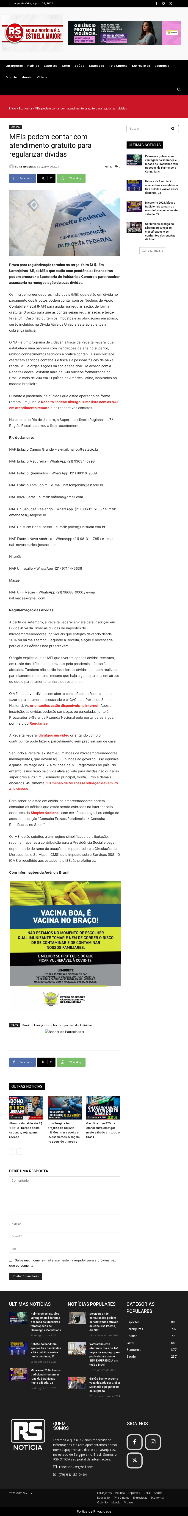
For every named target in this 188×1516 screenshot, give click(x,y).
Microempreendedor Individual (72, 1025)
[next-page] (19, 1151)
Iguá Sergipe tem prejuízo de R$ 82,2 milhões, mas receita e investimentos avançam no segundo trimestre (64, 1132)
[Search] (173, 128)
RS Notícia (26, 166)
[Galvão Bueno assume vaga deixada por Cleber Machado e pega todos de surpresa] (77, 1383)
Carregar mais (151, 251)
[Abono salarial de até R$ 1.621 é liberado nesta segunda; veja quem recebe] (26, 1108)
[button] (179, 89)
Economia (25, 108)
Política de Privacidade (94, 1511)
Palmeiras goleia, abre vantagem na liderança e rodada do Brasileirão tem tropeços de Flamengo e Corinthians (161, 164)
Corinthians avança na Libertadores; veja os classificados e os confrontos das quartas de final (160, 231)
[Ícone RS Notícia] (33, 32)
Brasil (26, 1025)
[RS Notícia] (12, 166)
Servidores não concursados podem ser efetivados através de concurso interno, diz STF (103, 1322)
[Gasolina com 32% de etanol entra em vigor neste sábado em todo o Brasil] (103, 1108)
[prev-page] (12, 1151)
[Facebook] (156, 3)
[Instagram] (163, 3)
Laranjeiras (41, 1025)
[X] (170, 3)
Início (12, 108)
